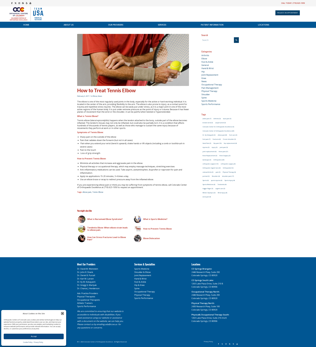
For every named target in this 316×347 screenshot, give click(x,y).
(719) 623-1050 (299, 3)
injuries (206, 147)
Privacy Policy (38, 342)
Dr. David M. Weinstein (87, 268)
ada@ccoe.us (111, 324)
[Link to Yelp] (26, 3)
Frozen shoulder (229, 139)
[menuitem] (26, 25)
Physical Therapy (209, 91)
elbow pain (86, 192)
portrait (206, 176)
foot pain (206, 139)
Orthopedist (228, 168)
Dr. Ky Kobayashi (209, 135)
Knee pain (223, 151)
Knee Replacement (210, 155)
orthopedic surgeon (210, 164)
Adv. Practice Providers (87, 293)
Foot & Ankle (207, 62)
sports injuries (216, 180)
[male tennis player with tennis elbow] (133, 60)
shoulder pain (228, 176)
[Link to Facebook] (12, 3)
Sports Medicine (208, 101)
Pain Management (209, 88)
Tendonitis (221, 184)
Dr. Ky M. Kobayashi (86, 282)
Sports (206, 180)
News (100, 96)
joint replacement (209, 151)
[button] (62, 313)
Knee (203, 78)
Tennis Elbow (97, 192)
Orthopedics (218, 160)
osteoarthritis (208, 172)
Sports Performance (210, 104)
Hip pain (217, 143)
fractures (217, 139)
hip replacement (230, 143)
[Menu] (306, 25)
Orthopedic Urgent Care (211, 168)
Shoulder (205, 94)
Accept (34, 336)
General (205, 65)
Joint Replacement (209, 74)
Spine (204, 97)
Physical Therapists (86, 296)
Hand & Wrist (207, 68)
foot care (233, 135)
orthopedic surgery (228, 164)
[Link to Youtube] (30, 3)
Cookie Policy (27, 342)
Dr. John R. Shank (85, 272)
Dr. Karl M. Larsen (85, 278)
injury (214, 147)
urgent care (220, 188)
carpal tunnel (220, 123)
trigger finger (208, 188)
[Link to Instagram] (19, 3)
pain (218, 172)
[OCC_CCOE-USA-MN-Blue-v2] (24, 14)
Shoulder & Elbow (142, 272)
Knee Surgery (224, 155)
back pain (227, 118)
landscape (207, 160)
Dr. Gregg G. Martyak (87, 285)
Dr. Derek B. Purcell (86, 275)
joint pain (224, 147)
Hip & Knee (139, 285)
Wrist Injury (222, 193)
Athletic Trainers (85, 303)
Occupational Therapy (211, 84)
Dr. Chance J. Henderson (88, 288)
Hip (203, 71)
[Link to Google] (23, 3)
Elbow (95, 96)
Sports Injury (230, 180)
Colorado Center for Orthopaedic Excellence (218, 127)
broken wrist (208, 123)
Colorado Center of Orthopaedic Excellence (218, 131)
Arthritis (205, 55)
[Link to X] (15, 3)
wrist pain (207, 197)
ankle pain (207, 118)
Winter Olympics (209, 193)
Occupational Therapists (88, 300)
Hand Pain (207, 143)
